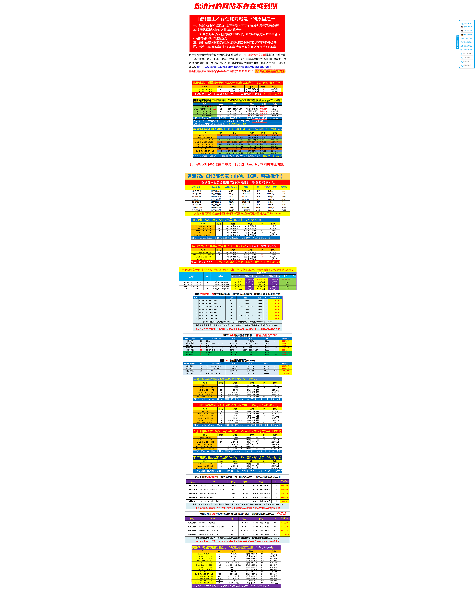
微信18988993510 (466, 50)
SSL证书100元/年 (466, 38)
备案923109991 (468, 34)
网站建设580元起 (466, 42)
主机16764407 (467, 30)
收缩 (457, 41)
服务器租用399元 (466, 46)
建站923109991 (468, 27)
